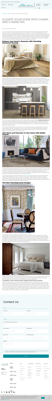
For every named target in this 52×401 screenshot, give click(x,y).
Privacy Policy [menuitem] (46, 378)
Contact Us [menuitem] (46, 373)
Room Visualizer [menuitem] (29, 367)
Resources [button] (10, 4)
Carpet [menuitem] (21, 372)
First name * (5, 310)
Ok (42, 397)
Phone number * (6, 328)
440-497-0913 (17, 1)
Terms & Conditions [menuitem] (46, 376)
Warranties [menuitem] (38, 373)
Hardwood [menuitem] (22, 370)
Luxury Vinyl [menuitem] (22, 368)
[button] (36, 8)
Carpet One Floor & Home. (9, 394)
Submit (26, 356)
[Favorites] (37, 8)
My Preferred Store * (30, 334)
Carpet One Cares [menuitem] (46, 371)
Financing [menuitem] (21, 379)
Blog (9, 13)
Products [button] (4, 4)
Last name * (29, 310)
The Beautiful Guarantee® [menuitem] (38, 371)
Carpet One (4, 13)
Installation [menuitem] (38, 375)
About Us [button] (4, 7)
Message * (5, 341)
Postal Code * (5, 334)
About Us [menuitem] (45, 366)
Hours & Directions (38, 5)
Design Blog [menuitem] (30, 377)
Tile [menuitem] (20, 376)
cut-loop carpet (29, 175)
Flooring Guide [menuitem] (38, 368)
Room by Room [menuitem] (47, 368)
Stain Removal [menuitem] (38, 366)
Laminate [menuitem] (21, 374)
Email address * (29, 328)
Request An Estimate (46, 5)
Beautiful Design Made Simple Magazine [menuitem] (30, 374)
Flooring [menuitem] (21, 366)
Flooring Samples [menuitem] (29, 370)
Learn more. (7, 399)
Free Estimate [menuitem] (22, 377)
